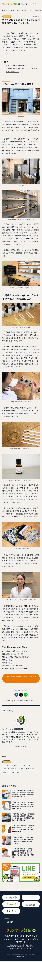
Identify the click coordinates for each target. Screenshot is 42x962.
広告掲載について (14, 945)
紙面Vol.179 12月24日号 (11, 772)
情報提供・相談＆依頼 (26, 945)
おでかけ (7, 16)
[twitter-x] (8, 922)
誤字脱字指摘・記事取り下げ (14, 946)
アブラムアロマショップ (11, 765)
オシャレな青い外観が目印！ (16, 65)
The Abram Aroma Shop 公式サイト (21, 678)
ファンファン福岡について (14, 939)
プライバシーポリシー (29, 946)
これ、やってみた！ (9, 769)
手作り (21, 769)
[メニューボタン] (38, 4)
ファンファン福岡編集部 (12, 729)
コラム (34, 936)
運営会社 (29, 948)
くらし (22, 936)
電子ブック (21, 942)
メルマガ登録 (33, 939)
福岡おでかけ (30, 769)
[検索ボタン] (34, 4)
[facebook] (4, 922)
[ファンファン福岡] (11, 4)
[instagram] (11, 922)
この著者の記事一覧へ (21, 747)
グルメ (7, 936)
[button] (16, 695)
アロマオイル (26, 765)
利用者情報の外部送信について (18, 948)
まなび (28, 936)
